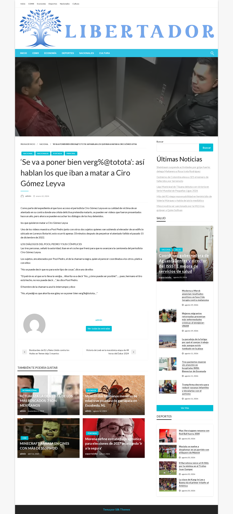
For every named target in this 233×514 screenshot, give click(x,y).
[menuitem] (23, 53)
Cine (24, 438)
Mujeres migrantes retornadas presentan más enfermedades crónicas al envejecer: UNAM (193, 319)
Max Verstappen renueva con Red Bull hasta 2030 (194, 432)
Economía (41, 4)
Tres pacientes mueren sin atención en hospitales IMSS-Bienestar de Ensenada (194, 366)
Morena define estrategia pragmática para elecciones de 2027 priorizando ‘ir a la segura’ (113, 443)
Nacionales (65, 4)
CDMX (31, 4)
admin (28, 196)
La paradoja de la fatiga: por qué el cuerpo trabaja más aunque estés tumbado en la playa (195, 344)
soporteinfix (91, 453)
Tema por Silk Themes (116, 509)
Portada (57, 153)
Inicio (22, 4)
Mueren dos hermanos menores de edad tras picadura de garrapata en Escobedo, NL (111, 400)
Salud (178, 250)
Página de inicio (28, 144)
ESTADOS (92, 390)
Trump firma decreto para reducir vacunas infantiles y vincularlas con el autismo (195, 389)
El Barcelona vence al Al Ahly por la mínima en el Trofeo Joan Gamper (194, 466)
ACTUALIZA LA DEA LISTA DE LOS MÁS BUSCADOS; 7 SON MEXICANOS (46, 400)
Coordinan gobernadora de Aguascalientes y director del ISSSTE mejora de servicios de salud (184, 263)
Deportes (53, 4)
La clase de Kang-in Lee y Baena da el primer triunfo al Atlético (194, 482)
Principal (71, 153)
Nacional (43, 144)
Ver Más (185, 408)
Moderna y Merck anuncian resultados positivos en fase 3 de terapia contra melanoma (195, 295)
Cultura (75, 4)
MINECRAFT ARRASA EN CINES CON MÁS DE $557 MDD (44, 445)
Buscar (160, 141)
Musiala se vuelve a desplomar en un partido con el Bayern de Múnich (194, 449)
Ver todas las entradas (98, 328)
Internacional (30, 390)
